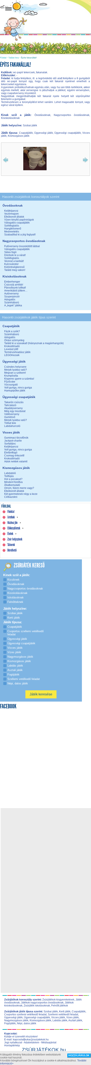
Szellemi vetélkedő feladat (63, 1014)
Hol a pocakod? (13, 479)
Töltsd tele (10, 423)
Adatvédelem (31, 1042)
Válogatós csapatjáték (17, 222)
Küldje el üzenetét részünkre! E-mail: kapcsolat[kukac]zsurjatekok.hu (26, 1038)
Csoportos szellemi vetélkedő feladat (25, 1014)
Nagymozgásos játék (16, 1020)
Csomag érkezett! (14, 455)
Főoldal (3, 58)
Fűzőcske (9, 381)
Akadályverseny (13, 408)
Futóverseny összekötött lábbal (22, 246)
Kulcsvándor (11, 264)
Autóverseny (11, 293)
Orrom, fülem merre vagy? (19, 488)
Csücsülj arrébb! (13, 284)
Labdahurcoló (12, 426)
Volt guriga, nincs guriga (18, 387)
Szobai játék (51, 1011)
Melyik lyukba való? (15, 369)
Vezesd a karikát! (14, 261)
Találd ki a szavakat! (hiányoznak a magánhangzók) (34, 343)
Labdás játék (59, 1020)
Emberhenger (12, 281)
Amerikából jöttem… (16, 290)
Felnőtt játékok (59, 1005)
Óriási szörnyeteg (14, 340)
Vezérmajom (11, 213)
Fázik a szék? (12, 331)
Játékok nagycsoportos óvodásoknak (42, 1002)
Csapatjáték (78, 1011)
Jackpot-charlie (13, 440)
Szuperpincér (12, 296)
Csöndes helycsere (15, 366)
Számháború (11, 302)
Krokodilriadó (12, 346)
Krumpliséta (11, 375)
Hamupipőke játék (14, 390)
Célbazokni (10, 496)
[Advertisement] (45, 854)
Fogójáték (10, 1023)
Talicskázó (10, 405)
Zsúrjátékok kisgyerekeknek (58, 999)
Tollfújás (9, 476)
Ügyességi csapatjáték (37, 1017)
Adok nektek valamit (15, 461)
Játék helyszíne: (12, 125)
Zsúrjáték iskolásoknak (37, 1005)
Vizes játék (72, 1017)
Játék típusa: (10, 132)
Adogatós (9, 299)
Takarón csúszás (13, 402)
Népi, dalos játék (26, 1023)
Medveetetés (11, 231)
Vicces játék (58, 1017)
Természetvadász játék (17, 352)
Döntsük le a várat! (15, 255)
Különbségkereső (14, 267)
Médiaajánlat (48, 1042)
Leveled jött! (11, 349)
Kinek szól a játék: (17, 115)
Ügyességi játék (13, 1017)
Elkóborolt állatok (14, 216)
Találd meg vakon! (14, 270)
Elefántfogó (10, 452)
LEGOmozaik (11, 355)
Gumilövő (9, 417)
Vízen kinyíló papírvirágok (19, 219)
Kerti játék (64, 1011)
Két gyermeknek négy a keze (20, 493)
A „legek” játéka (13, 305)
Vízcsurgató (11, 384)
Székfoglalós (11, 225)
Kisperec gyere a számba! (19, 378)
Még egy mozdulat (14, 411)
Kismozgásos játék (40, 1020)
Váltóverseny (11, 414)
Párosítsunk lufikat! (15, 287)
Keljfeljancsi (11, 210)
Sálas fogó (10, 252)
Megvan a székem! (15, 372)
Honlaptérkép (12, 1045)
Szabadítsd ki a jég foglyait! (20, 234)
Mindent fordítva (13, 482)
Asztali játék (75, 1020)
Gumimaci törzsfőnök (16, 437)
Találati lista (13, 58)
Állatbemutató (12, 485)
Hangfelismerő (12, 228)
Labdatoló (10, 473)
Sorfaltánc (10, 443)
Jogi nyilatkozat (13, 1042)
